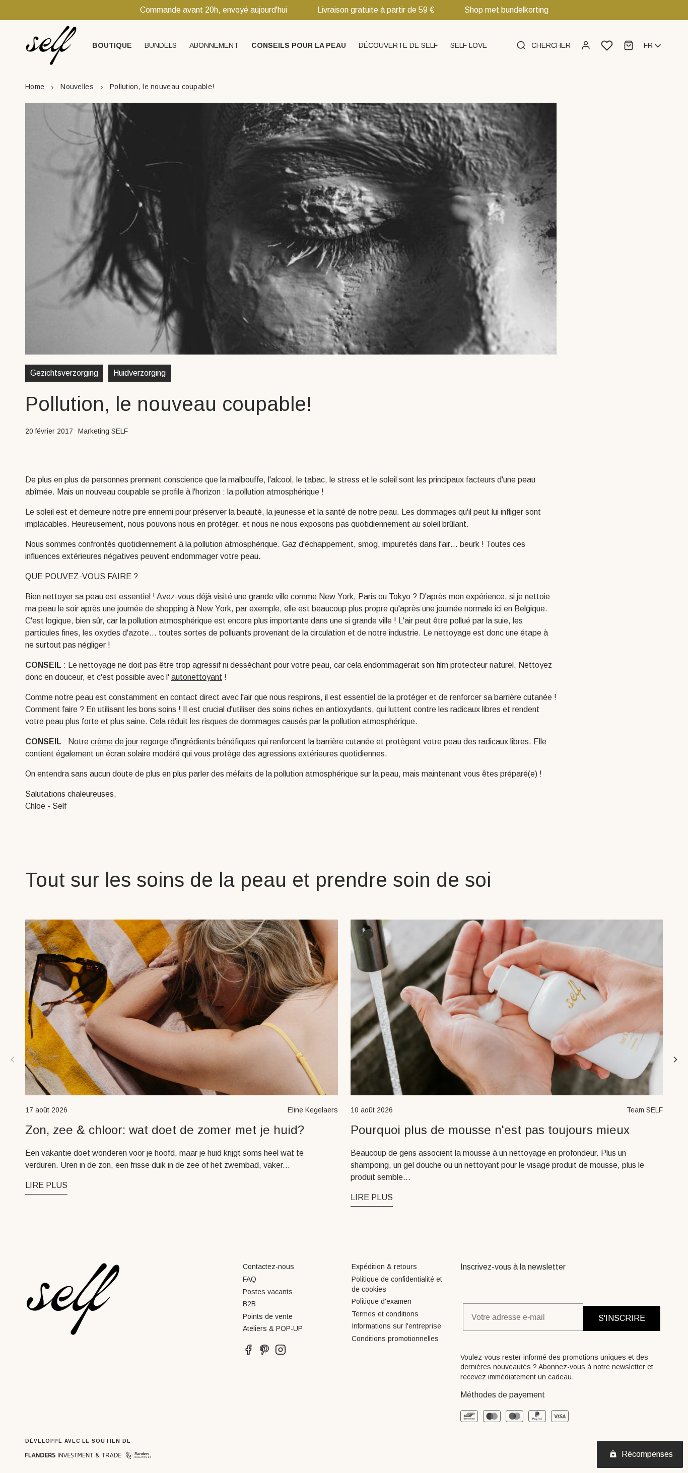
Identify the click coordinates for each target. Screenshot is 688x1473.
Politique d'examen (381, 1301)
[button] (113, 45)
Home (34, 87)
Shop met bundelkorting (506, 10)
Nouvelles (77, 87)
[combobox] (653, 46)
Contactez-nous (268, 1266)
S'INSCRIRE (621, 1318)
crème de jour (115, 741)
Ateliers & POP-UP (273, 1328)
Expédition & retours (384, 1266)
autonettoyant (196, 677)
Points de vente (268, 1316)
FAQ (249, 1279)
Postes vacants (268, 1292)
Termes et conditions (385, 1314)
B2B (249, 1304)
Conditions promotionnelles (395, 1339)
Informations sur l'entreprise (396, 1326)
